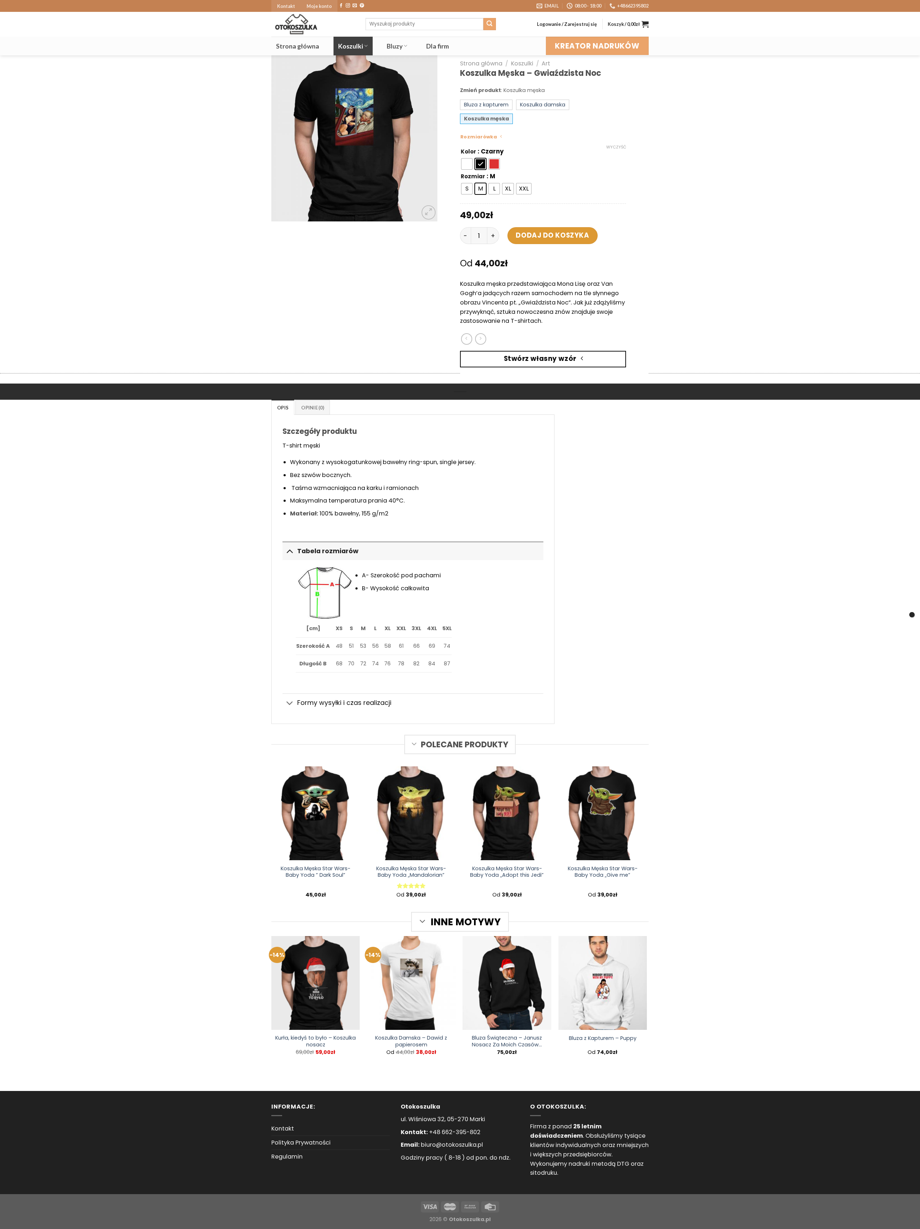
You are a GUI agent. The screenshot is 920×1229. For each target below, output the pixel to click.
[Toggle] (289, 551)
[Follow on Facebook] (341, 5)
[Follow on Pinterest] (362, 5)
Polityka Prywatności (301, 1142)
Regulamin (287, 1156)
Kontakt (286, 6)
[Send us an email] (355, 5)
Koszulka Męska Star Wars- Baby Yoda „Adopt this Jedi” (507, 872)
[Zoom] (429, 212)
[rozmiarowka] (912, 614)
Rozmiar (473, 176)
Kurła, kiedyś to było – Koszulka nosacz (315, 1041)
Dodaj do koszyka (552, 235)
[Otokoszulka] (313, 24)
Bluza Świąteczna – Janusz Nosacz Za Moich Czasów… (507, 1041)
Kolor (468, 152)
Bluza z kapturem (486, 104)
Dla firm (437, 46)
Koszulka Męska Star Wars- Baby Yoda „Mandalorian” (411, 872)
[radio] (466, 164)
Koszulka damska (542, 104)
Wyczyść (616, 147)
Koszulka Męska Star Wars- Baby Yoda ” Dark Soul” (315, 872)
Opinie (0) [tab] (312, 408)
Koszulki (350, 46)
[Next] (425, 138)
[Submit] (489, 24)
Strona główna (297, 46)
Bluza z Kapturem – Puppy (602, 1038)
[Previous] (283, 138)
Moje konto (319, 6)
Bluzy (394, 46)
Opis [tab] (283, 408)
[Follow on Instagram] (348, 5)
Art (546, 63)
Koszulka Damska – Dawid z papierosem (411, 1041)
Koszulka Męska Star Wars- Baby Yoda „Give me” (603, 872)
